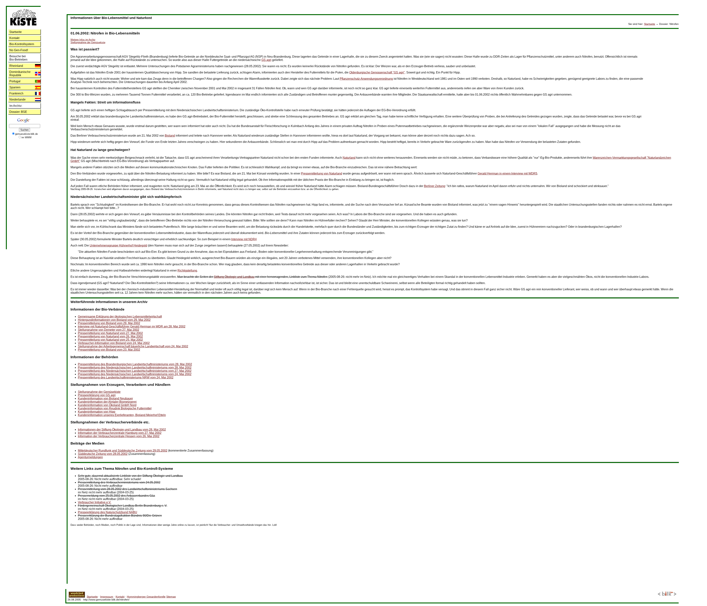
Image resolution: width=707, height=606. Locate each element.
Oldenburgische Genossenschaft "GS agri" (377, 72)
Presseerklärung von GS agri (97, 395)
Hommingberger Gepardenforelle (146, 596)
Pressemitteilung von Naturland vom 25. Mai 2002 (110, 339)
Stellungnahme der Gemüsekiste (88, 42)
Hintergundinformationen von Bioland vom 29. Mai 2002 (114, 319)
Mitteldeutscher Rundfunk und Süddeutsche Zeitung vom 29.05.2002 (122, 450)
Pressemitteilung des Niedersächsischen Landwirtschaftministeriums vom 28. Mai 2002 (134, 367)
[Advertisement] (664, 84)
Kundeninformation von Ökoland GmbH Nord (107, 405)
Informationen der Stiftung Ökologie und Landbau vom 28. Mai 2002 (122, 429)
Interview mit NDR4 (244, 239)
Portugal (14, 81)
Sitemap (171, 596)
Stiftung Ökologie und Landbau (234, 276)
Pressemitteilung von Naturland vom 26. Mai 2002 (110, 336)
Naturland (349, 157)
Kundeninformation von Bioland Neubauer (105, 398)
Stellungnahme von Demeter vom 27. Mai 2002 (108, 329)
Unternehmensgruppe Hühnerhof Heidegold (118, 245)
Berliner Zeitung (434, 186)
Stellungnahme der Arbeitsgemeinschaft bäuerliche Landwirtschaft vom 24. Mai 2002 (133, 346)
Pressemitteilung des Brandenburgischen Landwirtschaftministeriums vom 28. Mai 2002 (135, 364)
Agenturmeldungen (90, 457)
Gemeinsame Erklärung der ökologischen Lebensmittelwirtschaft (120, 316)
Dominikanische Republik (20, 73)
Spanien (14, 87)
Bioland (170, 135)
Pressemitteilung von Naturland (321, 173)
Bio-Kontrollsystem (21, 44)
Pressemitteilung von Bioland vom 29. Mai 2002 (109, 323)
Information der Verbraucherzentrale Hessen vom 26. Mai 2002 (118, 436)
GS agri (266, 59)
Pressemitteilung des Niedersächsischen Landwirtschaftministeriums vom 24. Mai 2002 (134, 374)
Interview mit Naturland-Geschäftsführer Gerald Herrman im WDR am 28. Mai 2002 (131, 326)
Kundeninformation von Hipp (96, 411)
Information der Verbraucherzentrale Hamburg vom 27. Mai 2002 (119, 432)
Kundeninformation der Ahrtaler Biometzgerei (107, 401)
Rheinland (16, 65)
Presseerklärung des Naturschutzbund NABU (107, 512)
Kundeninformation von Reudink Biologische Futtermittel (115, 408)
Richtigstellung (187, 270)
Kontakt (14, 38)
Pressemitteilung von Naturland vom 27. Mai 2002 (110, 333)
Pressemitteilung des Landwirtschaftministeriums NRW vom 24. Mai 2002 (125, 377)
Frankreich (16, 93)
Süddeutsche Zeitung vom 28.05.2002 (103, 453)
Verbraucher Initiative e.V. (94, 502)
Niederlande (17, 99)
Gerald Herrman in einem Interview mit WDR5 (507, 173)
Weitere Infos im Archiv (83, 39)
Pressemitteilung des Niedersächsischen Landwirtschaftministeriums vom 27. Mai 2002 (134, 370)
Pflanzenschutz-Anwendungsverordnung (366, 78)
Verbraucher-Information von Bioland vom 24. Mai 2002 (114, 343)
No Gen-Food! (18, 50)
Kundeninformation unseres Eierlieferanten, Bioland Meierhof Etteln (122, 415)
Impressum (106, 596)
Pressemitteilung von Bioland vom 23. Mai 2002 (109, 349)
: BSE (18, 111)
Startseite (649, 23)
